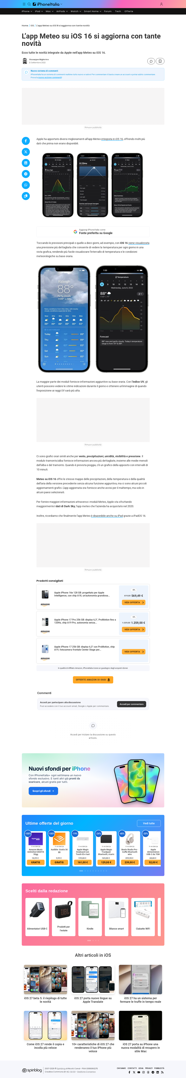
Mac (48, 11)
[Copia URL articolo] (26, 196)
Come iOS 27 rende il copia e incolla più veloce (45, 1045)
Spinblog (61, 1068)
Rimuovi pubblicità (93, 127)
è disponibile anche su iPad (107, 515)
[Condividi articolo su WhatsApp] (26, 185)
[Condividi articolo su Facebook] (26, 141)
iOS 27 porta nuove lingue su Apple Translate (93, 999)
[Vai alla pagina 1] (81, 870)
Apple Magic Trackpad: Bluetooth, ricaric (106, 851)
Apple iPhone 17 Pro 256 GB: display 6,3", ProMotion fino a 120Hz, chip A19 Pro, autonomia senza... (85, 621)
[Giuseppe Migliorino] (25, 61)
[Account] (161, 4)
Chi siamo (121, 1068)
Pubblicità (159, 1068)
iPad (37, 11)
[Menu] (24, 4)
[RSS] (162, 1072)
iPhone (26, 11)
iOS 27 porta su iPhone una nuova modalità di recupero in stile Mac (140, 1047)
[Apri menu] (61, 4)
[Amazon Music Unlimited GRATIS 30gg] (36, 838)
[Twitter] (134, 1072)
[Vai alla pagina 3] (87, 870)
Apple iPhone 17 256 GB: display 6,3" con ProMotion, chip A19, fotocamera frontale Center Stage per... (84, 648)
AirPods (60, 11)
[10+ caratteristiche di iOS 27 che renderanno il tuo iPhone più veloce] (93, 1025)
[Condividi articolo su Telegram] (26, 174)
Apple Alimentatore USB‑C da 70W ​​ (153, 851)
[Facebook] (129, 1072)
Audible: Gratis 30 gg (59, 850)
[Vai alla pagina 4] (90, 870)
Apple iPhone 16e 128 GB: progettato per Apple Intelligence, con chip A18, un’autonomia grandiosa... (82, 594)
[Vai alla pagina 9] (103, 870)
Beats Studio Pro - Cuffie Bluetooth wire (129, 851)
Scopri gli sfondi (41, 790)
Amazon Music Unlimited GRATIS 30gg (35, 851)
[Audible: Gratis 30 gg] (59, 838)
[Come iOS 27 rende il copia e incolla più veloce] (45, 1025)
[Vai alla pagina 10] (106, 870)
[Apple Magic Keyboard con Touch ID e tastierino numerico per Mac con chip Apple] (83, 838)
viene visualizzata (138, 242)
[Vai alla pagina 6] (95, 870)
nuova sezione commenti (50, 77)
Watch (75, 11)
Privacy (149, 1068)
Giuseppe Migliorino (39, 59)
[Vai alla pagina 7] (98, 870)
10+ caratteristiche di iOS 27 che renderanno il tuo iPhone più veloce (93, 1047)
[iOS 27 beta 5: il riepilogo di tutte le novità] (45, 979)
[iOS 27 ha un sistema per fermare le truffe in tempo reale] (140, 979)
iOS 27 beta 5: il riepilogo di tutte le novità (45, 999)
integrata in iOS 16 (112, 139)
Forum (108, 11)
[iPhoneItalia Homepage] (46, 4)
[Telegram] (153, 1072)
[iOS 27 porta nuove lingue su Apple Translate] (93, 979)
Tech (118, 11)
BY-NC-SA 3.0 (69, 1072)
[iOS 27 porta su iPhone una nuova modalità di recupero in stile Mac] (140, 1025)
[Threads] (148, 1072)
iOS (32, 25)
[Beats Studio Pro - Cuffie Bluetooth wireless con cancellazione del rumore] (130, 838)
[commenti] (151, 61)
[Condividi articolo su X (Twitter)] (26, 152)
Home (25, 25)
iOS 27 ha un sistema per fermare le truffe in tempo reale (140, 999)
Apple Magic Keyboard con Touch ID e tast (83, 851)
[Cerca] (29, 4)
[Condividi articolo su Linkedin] (26, 163)
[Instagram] (143, 1072)
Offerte (129, 11)
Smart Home (91, 11)
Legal (141, 1068)
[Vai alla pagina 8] (101, 870)
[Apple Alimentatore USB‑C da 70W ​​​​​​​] (153, 838)
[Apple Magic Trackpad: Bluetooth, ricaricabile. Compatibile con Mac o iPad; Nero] (106, 838)
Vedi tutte (149, 823)
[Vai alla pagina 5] (93, 870)
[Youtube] (139, 1072)
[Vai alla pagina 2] (85, 870)
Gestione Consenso (86, 1072)
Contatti (132, 1068)
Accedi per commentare (132, 704)
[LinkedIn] (158, 1072)
